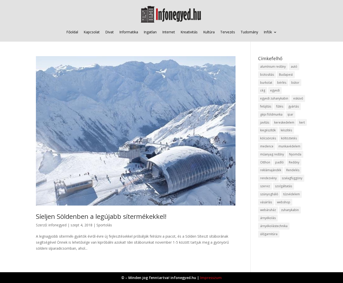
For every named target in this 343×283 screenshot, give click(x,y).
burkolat (266, 82)
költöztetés (289, 138)
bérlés (281, 82)
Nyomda (295, 154)
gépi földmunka (271, 114)
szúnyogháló (269, 194)
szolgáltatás (283, 186)
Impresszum (211, 277)
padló (279, 162)
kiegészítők (268, 130)
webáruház (268, 210)
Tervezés (227, 32)
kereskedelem (284, 122)
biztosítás (267, 74)
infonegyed (57, 225)
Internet (168, 32)
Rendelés (292, 170)
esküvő (298, 98)
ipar (290, 114)
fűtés (279, 106)
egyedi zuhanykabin (274, 98)
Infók (268, 32)
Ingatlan (150, 32)
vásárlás (266, 202)
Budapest (286, 74)
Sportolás (104, 225)
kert (302, 122)
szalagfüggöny (292, 178)
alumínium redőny (273, 66)
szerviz (265, 186)
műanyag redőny (272, 154)
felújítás (265, 106)
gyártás (293, 106)
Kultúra (209, 32)
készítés (286, 130)
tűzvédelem (291, 194)
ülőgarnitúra (268, 234)
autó (294, 66)
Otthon (265, 162)
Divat (109, 32)
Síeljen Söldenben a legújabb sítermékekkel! (101, 216)
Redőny (294, 162)
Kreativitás (189, 32)
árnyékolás (268, 218)
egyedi (275, 90)
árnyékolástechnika (274, 226)
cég (262, 90)
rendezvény (268, 178)
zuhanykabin (290, 210)
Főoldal (72, 32)
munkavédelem (289, 146)
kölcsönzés (268, 138)
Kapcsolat (92, 32)
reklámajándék (270, 170)
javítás (264, 122)
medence (266, 146)
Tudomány (249, 32)
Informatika (128, 32)
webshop (283, 202)
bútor (295, 82)
